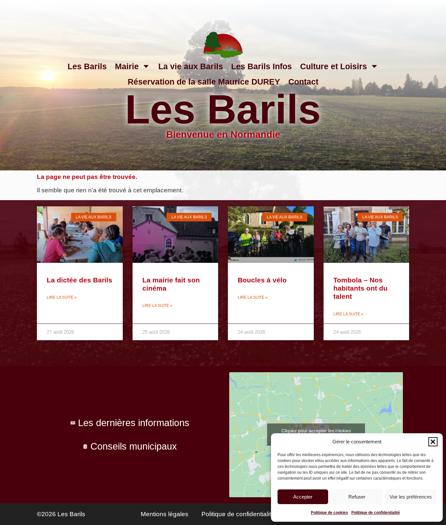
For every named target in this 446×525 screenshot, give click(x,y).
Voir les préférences (411, 497)
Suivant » (255, 361)
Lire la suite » (62, 297)
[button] (433, 441)
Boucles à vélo (262, 280)
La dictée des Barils (79, 280)
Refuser (356, 497)
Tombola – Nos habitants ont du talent (360, 288)
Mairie (127, 66)
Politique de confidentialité (375, 512)
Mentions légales (164, 514)
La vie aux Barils (190, 66)
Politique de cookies (329, 512)
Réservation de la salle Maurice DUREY (204, 81)
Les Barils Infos (261, 66)
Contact (303, 81)
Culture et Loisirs (333, 66)
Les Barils (87, 66)
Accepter (302, 497)
